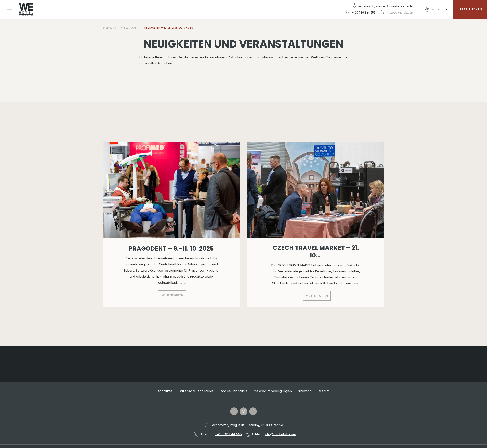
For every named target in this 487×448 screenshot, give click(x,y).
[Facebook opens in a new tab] (234, 411)
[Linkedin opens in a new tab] (253, 411)
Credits (324, 391)
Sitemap (305, 391)
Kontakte (164, 391)
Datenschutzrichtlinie (196, 391)
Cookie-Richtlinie (234, 391)
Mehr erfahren (172, 295)
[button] (9, 9)
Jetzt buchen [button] (470, 9)
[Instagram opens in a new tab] (243, 411)
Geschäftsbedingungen (273, 391)
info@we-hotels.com (400, 12)
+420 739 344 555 (363, 12)
